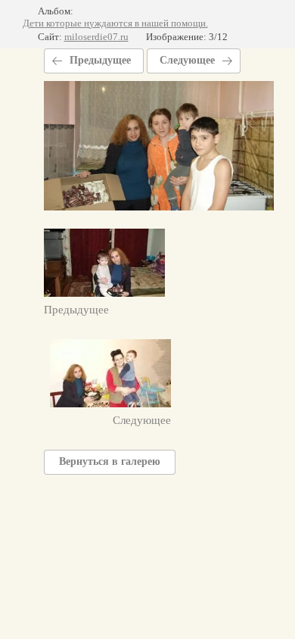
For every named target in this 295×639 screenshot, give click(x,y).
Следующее (187, 60)
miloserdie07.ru (96, 36)
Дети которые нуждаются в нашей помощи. (115, 23)
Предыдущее (100, 60)
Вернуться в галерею (109, 461)
